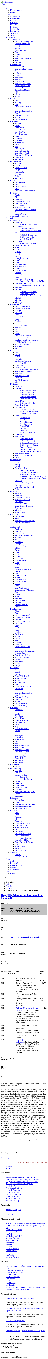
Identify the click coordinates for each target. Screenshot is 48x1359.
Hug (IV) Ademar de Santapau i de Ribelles (22, 1182)
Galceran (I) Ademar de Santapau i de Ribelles (23, 1180)
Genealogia (10, 886)
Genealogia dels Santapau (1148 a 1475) (20, 1177)
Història (8, 884)
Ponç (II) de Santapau (14, 1194)
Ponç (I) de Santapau (13, 1201)
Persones (9, 888)
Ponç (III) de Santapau (14, 1188)
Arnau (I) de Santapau (14, 1198)
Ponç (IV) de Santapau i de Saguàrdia (19, 1184)
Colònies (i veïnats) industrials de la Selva (21, 1298)
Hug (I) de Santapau (13, 1192)
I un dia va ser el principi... (15, 1321)
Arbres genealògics (13, 1210)
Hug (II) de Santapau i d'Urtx (16, 1186)
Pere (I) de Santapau (13, 1196)
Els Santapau (6, 1158)
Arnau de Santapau (13, 1190)
